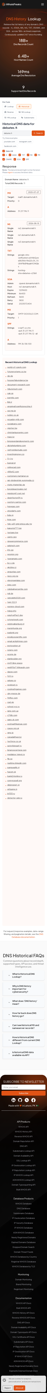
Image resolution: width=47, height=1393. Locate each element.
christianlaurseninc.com (17, 432)
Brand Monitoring (23, 1284)
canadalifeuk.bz (14, 737)
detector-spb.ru (14, 798)
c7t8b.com (12, 715)
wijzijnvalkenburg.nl (15, 624)
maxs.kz (10, 437)
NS (31, 155)
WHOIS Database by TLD (23, 1266)
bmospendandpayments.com (20, 441)
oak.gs (10, 393)
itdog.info (11, 611)
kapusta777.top (14, 528)
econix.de (11, 654)
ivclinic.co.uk (13, 415)
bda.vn (10, 515)
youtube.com (9, 141)
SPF (27, 159)
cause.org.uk (13, 728)
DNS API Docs (23, 1322)
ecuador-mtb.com (15, 419)
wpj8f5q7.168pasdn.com (18, 667)
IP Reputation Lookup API (23, 1170)
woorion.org (12, 554)
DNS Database (23, 1208)
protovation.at (13, 645)
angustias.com (13, 571)
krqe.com (11, 519)
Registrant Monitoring (23, 1289)
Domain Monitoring (23, 1279)
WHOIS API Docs (23, 1303)
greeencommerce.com (17, 541)
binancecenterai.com (16, 750)
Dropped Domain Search (23, 1247)
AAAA (14, 155)
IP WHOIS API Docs (23, 1356)
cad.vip (10, 702)
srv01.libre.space (14, 663)
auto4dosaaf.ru (14, 745)
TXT (23, 155)
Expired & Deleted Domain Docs (23, 1371)
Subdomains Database (23, 1213)
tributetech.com (14, 389)
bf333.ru (11, 793)
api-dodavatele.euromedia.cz (20, 480)
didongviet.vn (13, 785)
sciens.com (12, 650)
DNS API (23, 1146)
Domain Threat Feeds (23, 1252)
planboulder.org (14, 658)
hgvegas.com (13, 506)
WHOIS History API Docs (23, 1313)
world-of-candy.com (16, 367)
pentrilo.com (13, 397)
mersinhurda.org (14, 628)
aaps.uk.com (13, 719)
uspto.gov (12, 537)
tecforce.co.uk (14, 741)
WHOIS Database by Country (23, 1256)
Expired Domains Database (23, 1242)
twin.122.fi (12, 602)
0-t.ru (10, 458)
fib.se (9, 758)
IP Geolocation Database (23, 1218)
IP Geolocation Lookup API (23, 1165)
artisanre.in (12, 789)
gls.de (10, 376)
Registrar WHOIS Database (23, 1261)
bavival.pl (11, 463)
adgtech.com (13, 545)
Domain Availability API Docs (23, 1327)
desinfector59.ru (15, 497)
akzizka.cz (11, 567)
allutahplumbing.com (16, 445)
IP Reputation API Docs (23, 1346)
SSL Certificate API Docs (23, 1337)
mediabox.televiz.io (16, 754)
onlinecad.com (13, 467)
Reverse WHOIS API (23, 1136)
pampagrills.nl (13, 767)
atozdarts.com (14, 510)
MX (39, 155)
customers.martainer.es (18, 476)
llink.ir (9, 402)
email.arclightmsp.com (17, 641)
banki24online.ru (14, 776)
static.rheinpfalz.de (16, 484)
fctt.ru (10, 676)
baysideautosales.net (17, 489)
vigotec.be (12, 428)
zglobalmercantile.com (17, 589)
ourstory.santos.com (16, 502)
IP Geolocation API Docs (23, 1351)
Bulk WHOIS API (23, 1189)
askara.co (11, 680)
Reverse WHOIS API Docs (23, 1317)
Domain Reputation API (23, 1141)
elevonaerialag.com (16, 580)
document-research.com (18, 384)
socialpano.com (14, 423)
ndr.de (10, 593)
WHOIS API (23, 1126)
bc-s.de (11, 563)
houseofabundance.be (17, 380)
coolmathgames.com (16, 689)
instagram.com (25, 141)
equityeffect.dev (15, 615)
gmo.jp (10, 732)
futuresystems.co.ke (16, 371)
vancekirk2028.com (16, 597)
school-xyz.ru (13, 706)
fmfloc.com (12, 698)
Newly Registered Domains (23, 1237)
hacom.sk (11, 772)
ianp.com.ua (12, 711)
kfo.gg (10, 550)
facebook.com (10, 146)
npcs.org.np (12, 576)
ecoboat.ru (12, 685)
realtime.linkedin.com (16, 763)
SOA (19, 159)
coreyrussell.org (14, 780)
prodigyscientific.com (17, 637)
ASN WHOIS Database (23, 1232)
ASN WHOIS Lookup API (23, 1180)
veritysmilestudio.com (17, 450)
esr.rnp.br (11, 410)
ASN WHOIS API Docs (23, 1361)
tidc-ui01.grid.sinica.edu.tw (19, 524)
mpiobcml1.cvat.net (16, 493)
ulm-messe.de (13, 693)
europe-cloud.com (15, 606)
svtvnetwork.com (15, 619)
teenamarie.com (14, 558)
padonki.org (12, 632)
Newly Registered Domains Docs (23, 1366)
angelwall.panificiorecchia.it (19, 406)
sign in (10, 172)
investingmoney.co (15, 454)
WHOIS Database (23, 1203)
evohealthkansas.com (17, 724)
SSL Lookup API (23, 1160)
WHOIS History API (23, 1131)
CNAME (9, 159)
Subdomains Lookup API (23, 1151)
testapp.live (12, 532)
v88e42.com (13, 471)
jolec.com (11, 584)
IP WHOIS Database (23, 1227)
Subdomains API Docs (23, 1342)
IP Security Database (23, 1223)
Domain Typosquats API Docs (23, 1332)
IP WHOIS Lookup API (23, 1175)
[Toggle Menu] (42, 4)
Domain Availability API (23, 1155)
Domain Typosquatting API (23, 1184)
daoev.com (12, 671)
